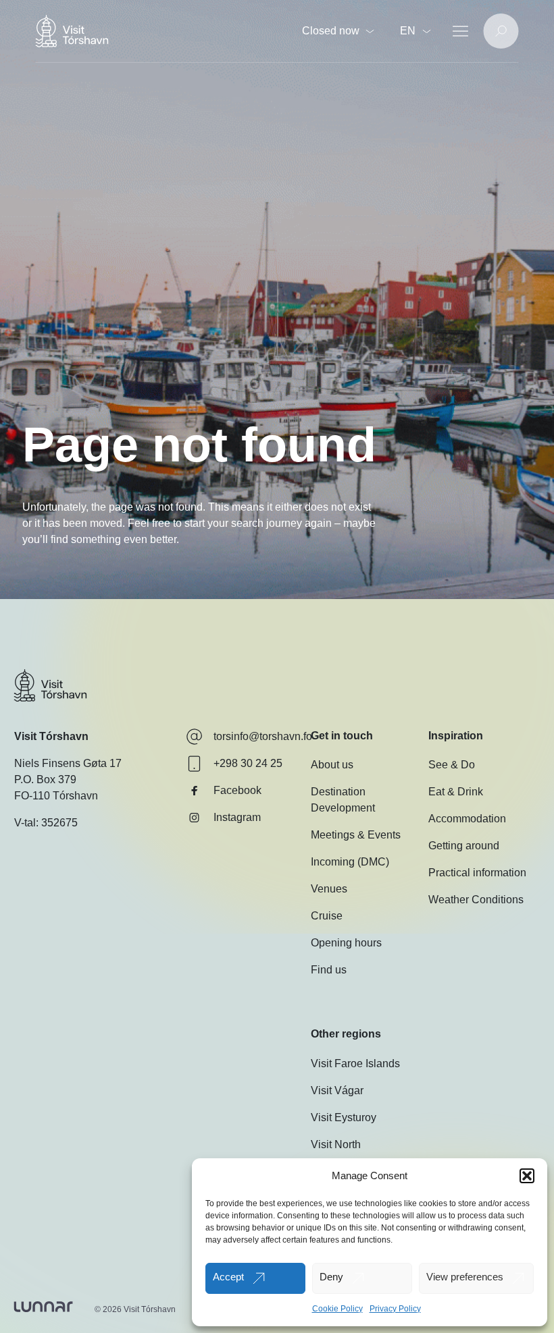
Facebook (237, 790)
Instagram (237, 817)
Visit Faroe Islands (355, 1063)
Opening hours (346, 942)
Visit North (336, 1144)
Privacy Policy (395, 1308)
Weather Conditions (476, 899)
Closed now (330, 30)
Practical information (477, 872)
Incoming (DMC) (350, 862)
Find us (329, 969)
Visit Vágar (337, 1090)
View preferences (464, 1276)
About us (332, 764)
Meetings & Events (356, 835)
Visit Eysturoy (343, 1117)
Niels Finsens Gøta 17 (68, 763)
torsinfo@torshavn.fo (262, 736)
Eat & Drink (455, 791)
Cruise (327, 915)
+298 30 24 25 (247, 763)
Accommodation (467, 818)
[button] (527, 1176)
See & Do (451, 764)
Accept (228, 1276)
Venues (329, 889)
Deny (331, 1276)
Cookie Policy (337, 1308)
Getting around (463, 845)
